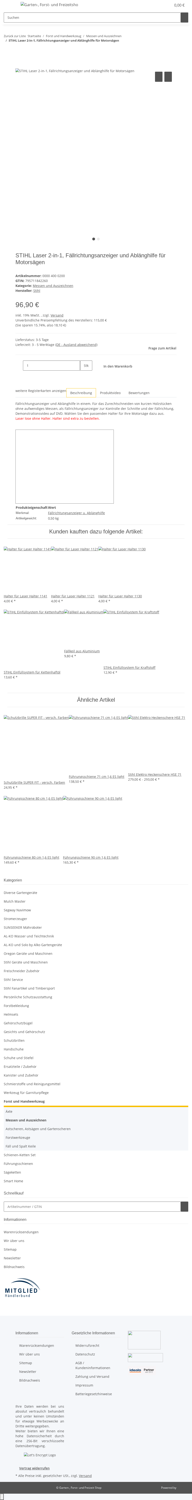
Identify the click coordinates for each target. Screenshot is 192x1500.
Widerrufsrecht (87, 1345)
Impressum (84, 1385)
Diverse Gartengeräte (20, 892)
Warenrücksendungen (21, 1232)
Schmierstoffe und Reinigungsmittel (32, 1084)
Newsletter (12, 1258)
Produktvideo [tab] (110, 393)
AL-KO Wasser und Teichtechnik (29, 936)
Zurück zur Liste (15, 36)
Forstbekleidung (16, 1005)
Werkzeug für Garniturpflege (26, 1092)
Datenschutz (85, 1354)
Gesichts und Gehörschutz (24, 1032)
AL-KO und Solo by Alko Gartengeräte (33, 945)
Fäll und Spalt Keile (21, 1146)
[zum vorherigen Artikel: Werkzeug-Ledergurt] (7, 50)
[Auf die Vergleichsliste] (158, 77)
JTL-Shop (182, 1488)
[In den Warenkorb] (19, 65)
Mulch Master (15, 901)
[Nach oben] (2, 1497)
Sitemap (10, 1249)
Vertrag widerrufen (34, 1468)
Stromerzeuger (15, 918)
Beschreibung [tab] (81, 393)
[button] (158, 5)
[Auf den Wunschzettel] (168, 77)
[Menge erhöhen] (84, 376)
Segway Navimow (17, 910)
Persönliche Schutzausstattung (28, 997)
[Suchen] (184, 17)
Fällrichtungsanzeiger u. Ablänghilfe (76, 513)
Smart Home (13, 1181)
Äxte (9, 1111)
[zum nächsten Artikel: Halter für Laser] (16, 50)
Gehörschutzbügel (18, 1023)
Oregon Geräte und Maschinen (28, 953)
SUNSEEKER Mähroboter (23, 927)
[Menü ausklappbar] (9, 5)
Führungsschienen (18, 1163)
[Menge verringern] (19, 365)
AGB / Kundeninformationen (92, 1365)
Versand (57, 315)
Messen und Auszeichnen (53, 285)
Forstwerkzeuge (18, 1137)
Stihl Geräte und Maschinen (26, 962)
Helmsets (11, 1014)
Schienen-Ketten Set (20, 1155)
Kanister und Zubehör (21, 1075)
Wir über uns (14, 1240)
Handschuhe (14, 1049)
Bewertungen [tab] (139, 393)
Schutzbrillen (14, 1040)
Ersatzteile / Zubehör (20, 1066)
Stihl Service (13, 979)
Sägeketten (12, 1172)
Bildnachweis (14, 1267)
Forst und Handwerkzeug (24, 1101)
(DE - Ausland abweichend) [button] (76, 344)
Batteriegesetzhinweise (93, 1394)
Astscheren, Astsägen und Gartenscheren (38, 1129)
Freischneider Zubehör (22, 971)
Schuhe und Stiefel (18, 1058)
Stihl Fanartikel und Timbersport (29, 988)
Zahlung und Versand (92, 1376)
